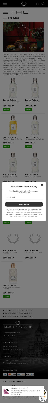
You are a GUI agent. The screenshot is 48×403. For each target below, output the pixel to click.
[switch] (43, 399)
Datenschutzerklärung (29, 216)
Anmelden (24, 204)
